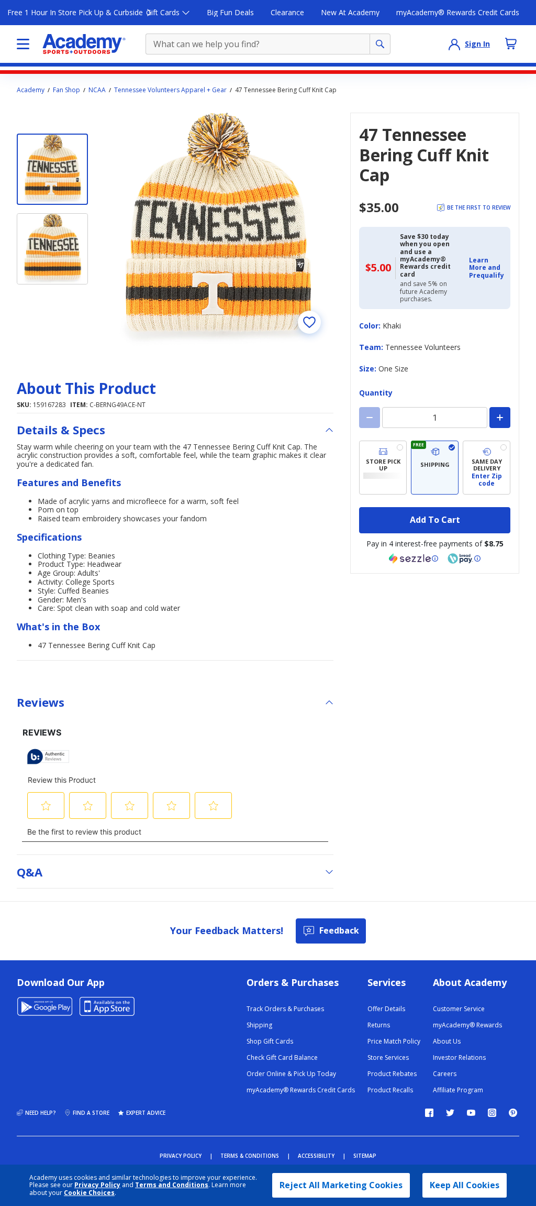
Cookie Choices (89, 1193)
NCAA (97, 90)
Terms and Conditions (171, 1184)
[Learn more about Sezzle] (413, 558)
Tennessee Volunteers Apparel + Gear (170, 90)
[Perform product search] (380, 44)
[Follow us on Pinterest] (513, 1112)
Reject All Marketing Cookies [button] (341, 1185)
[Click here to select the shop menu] (23, 44)
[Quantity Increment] (499, 417)
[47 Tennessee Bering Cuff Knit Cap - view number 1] (52, 169)
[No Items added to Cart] (510, 43)
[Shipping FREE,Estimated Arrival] (434, 467)
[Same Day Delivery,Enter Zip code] (486, 467)
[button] (486, 268)
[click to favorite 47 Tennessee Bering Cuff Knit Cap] (309, 322)
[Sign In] (454, 44)
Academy (30, 90)
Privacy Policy (97, 1184)
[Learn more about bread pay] (464, 558)
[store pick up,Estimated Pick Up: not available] (383, 467)
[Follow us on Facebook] (429, 1112)
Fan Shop (66, 90)
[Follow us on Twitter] (450, 1112)
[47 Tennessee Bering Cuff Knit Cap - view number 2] (52, 249)
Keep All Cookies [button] (464, 1185)
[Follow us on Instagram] (492, 1112)
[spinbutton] (434, 417)
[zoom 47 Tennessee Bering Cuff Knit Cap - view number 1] (216, 229)
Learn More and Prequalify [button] (486, 268)
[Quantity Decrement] (369, 417)
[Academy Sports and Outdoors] (84, 44)
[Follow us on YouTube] (471, 1112)
